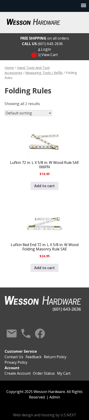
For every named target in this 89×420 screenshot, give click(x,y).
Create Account (18, 373)
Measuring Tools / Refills (44, 72)
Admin (54, 397)
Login (46, 49)
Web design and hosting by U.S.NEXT (44, 414)
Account (12, 367)
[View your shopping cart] (34, 55)
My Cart (64, 373)
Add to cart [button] (44, 185)
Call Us (26, 333)
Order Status (44, 373)
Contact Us (12, 333)
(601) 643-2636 (42, 43)
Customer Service (21, 351)
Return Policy (55, 356)
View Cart (50, 54)
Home (9, 67)
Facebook (40, 333)
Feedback (34, 356)
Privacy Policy (16, 362)
